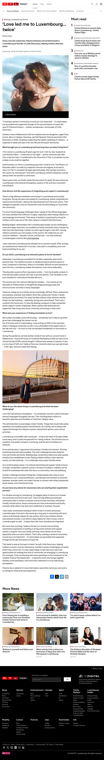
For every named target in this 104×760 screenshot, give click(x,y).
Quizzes (32, 700)
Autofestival (5, 725)
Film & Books (20, 730)
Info (74, 720)
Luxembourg (5, 693)
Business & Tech (6, 700)
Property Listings (64, 723)
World (4, 696)
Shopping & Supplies (93, 26)
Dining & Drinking (92, 696)
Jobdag (47, 723)
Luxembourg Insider (93, 691)
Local (60, 693)
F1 (59, 698)
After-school (89, 16)
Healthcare (90, 702)
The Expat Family (91, 21)
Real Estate (64, 720)
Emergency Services (79, 725)
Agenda (18, 732)
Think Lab (5, 702)
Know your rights (91, 31)
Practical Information (93, 711)
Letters (18, 696)
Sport (61, 690)
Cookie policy (30, 744)
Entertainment (36, 690)
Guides (89, 700)
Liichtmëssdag (33, 238)
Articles (61, 725)
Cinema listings (20, 734)
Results (61, 700)
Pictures (34, 720)
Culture (19, 720)
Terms (13, 744)
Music (18, 723)
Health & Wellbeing (66, 11)
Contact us (6, 744)
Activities (80, 11)
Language (90, 709)
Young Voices (20, 693)
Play (42, 4)
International (62, 696)
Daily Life (90, 706)
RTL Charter (50, 744)
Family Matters (13, 11)
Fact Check (5, 698)
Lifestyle (48, 690)
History (89, 704)
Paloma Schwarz (11, 114)
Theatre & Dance (21, 725)
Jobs (47, 720)
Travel (46, 696)
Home (35, 4)
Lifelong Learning (50, 727)
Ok (67, 679)
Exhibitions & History (22, 727)
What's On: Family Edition (47, 11)
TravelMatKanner (91, 36)
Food (46, 693)
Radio (49, 4)
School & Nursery (27, 11)
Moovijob (47, 725)
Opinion (19, 690)
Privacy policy (20, 744)
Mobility (5, 720)
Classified (5, 727)
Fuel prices (5, 723)
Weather (75, 723)
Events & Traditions (93, 698)
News (4, 690)
